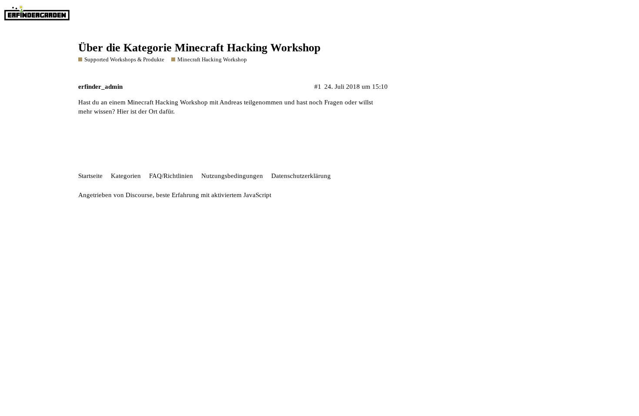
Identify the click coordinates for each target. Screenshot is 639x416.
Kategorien (126, 175)
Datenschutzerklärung (301, 175)
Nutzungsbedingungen (232, 175)
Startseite (90, 175)
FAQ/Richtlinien (171, 175)
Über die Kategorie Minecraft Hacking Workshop (199, 47)
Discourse (139, 194)
